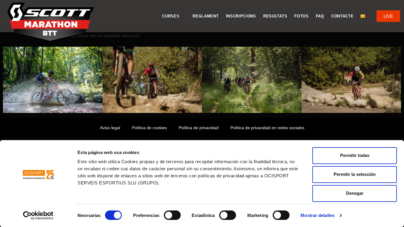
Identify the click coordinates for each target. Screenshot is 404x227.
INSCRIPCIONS (241, 16)
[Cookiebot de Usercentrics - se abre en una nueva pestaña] (38, 215)
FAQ (320, 16)
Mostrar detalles (317, 215)
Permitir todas (354, 155)
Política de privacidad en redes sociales (267, 127)
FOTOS (301, 16)
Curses (170, 16)
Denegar (354, 193)
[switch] (172, 215)
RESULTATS (275, 16)
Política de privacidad (199, 127)
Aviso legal (110, 127)
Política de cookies (149, 127)
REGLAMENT (206, 16)
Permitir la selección (355, 174)
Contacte (342, 16)
